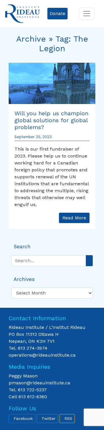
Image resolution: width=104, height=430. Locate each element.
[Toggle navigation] (87, 13)
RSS (68, 418)
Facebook (23, 418)
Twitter (48, 418)
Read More (74, 217)
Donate (57, 13)
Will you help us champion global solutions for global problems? (51, 120)
